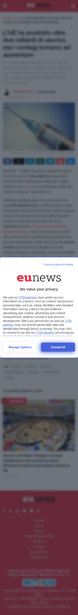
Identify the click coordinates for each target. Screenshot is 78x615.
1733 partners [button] (28, 297)
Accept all (58, 347)
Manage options (20, 347)
